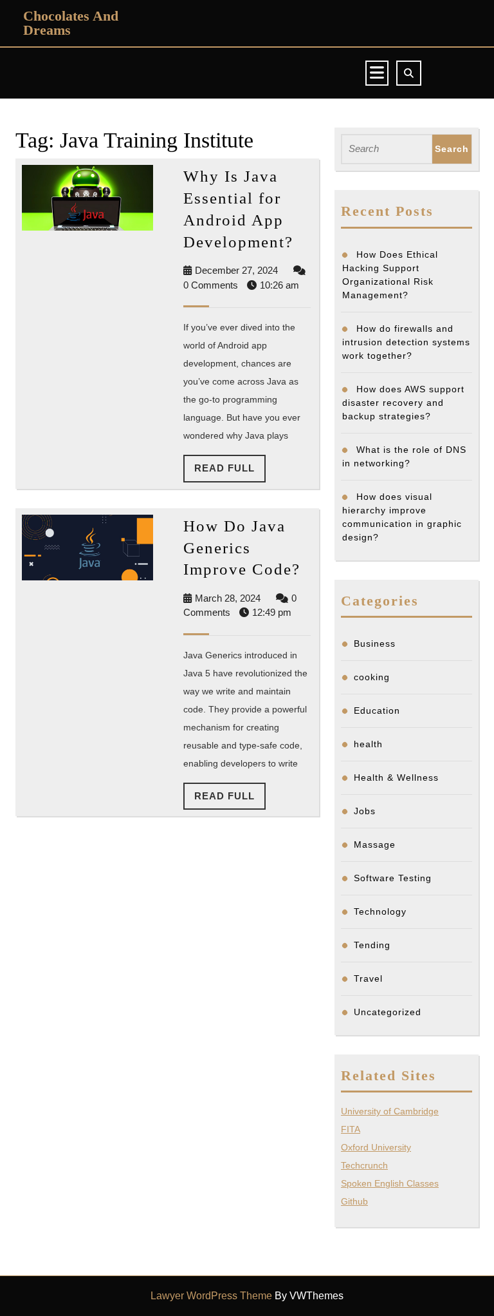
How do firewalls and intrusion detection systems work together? (406, 342)
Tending (372, 945)
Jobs (365, 811)
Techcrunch (364, 1165)
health (368, 744)
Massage (375, 844)
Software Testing (393, 878)
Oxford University (376, 1147)
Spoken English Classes (390, 1183)
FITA (350, 1129)
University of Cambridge (390, 1111)
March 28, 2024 (228, 598)
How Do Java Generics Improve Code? (241, 547)
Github (354, 1201)
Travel (368, 978)
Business (375, 643)
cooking (372, 677)
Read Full (230, 472)
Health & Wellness (396, 777)
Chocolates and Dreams (70, 23)
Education (377, 710)
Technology (380, 911)
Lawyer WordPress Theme (211, 1295)
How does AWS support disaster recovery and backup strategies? (403, 402)
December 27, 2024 (236, 270)
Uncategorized (387, 1012)
